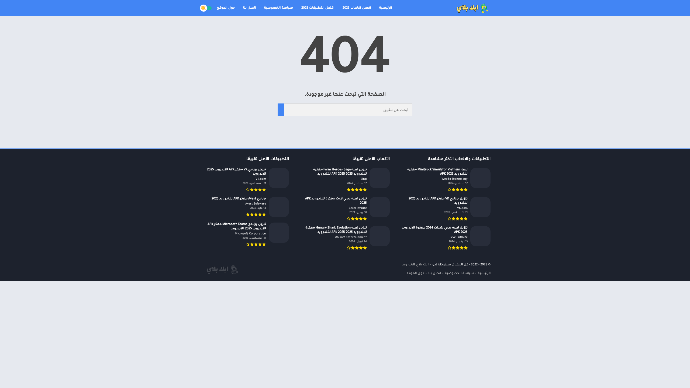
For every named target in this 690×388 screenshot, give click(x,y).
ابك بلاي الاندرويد (415, 265)
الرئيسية (385, 8)
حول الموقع (226, 8)
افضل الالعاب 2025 (357, 8)
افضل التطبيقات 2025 (317, 8)
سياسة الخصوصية (278, 8)
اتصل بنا (249, 8)
